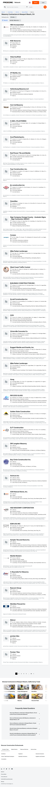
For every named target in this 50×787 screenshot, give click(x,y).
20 (31, 673)
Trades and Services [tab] (24, 749)
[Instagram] (9, 769)
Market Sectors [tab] (14, 749)
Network (17, 2)
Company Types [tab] (5, 749)
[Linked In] (1, 769)
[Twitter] (6, 769)
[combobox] (36, 7)
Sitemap (2, 781)
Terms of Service (4, 776)
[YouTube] (12, 768)
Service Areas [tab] (33, 749)
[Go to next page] (34, 674)
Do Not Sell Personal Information (6, 779)
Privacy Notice (3, 774)
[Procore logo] (8, 2)
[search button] (45, 7)
